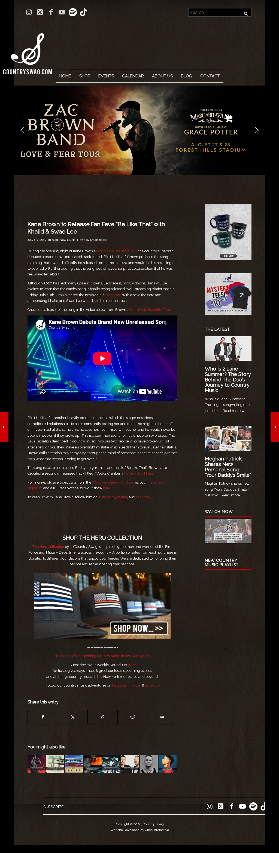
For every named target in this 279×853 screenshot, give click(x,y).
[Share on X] (73, 717)
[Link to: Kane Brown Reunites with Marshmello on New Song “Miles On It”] (74, 764)
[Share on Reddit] (132, 717)
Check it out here (139, 473)
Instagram (113, 295)
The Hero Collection (49, 547)
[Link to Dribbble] (84, 12)
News (81, 239)
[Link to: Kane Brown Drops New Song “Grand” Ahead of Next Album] (149, 764)
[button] (139, 130)
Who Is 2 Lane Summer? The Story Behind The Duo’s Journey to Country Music (228, 379)
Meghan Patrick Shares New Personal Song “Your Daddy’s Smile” (228, 467)
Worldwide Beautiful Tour (116, 251)
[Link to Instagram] (29, 12)
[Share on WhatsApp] (102, 717)
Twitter (122, 497)
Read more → (234, 411)
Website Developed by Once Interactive (139, 830)
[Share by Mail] (162, 717)
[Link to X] (40, 12)
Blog (55, 239)
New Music (67, 239)
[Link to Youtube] (62, 12)
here (106, 488)
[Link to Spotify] (73, 12)
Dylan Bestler (99, 239)
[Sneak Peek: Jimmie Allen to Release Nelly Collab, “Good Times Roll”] (275, 427)
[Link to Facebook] (51, 12)
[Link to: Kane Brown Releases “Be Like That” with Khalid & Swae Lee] (55, 764)
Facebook (143, 497)
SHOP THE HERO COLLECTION (102, 538)
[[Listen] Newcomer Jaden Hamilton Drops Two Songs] (4, 427)
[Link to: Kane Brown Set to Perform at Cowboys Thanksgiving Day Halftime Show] (37, 764)
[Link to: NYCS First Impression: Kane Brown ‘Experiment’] (168, 764)
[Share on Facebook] (43, 717)
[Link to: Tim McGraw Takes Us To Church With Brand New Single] (93, 764)
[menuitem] (65, 76)
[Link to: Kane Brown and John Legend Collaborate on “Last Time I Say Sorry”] (130, 764)
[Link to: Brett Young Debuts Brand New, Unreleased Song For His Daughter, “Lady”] (111, 764)
